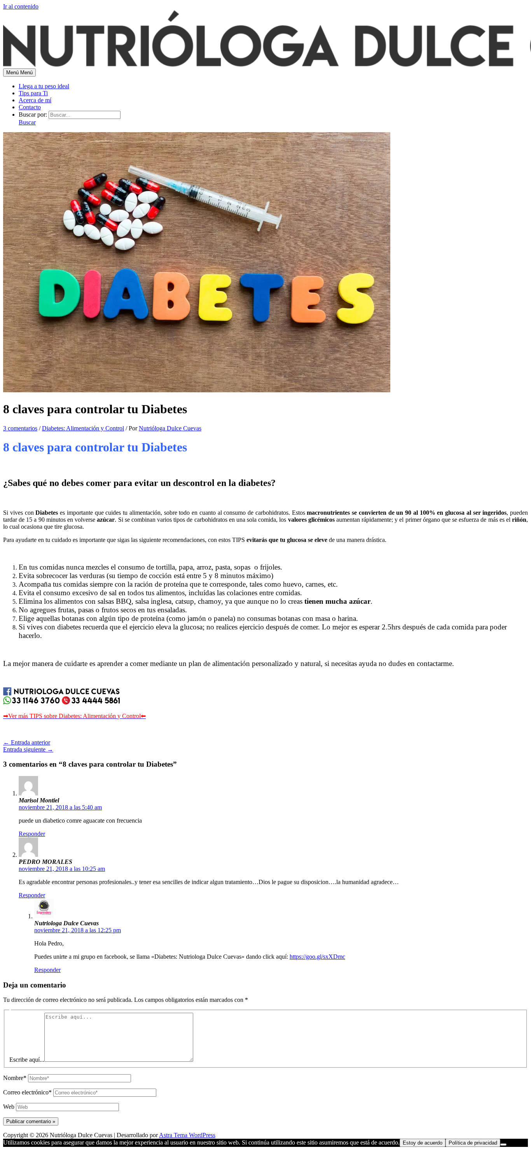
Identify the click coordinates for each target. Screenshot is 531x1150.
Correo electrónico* (27, 1092)
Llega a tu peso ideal (44, 86)
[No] (503, 1144)
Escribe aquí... (26, 1059)
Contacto (30, 107)
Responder (32, 833)
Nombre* (14, 1078)
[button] (27, 122)
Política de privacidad (473, 1143)
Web (8, 1106)
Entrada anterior (26, 742)
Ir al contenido (20, 6)
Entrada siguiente (28, 749)
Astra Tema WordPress (187, 1135)
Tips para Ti (33, 93)
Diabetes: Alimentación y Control (83, 428)
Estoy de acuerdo (422, 1143)
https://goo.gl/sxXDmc (317, 956)
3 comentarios (20, 428)
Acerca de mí (35, 100)
